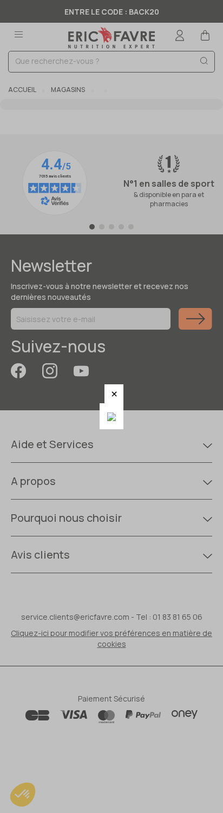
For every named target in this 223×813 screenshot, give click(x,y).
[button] (113, 393)
